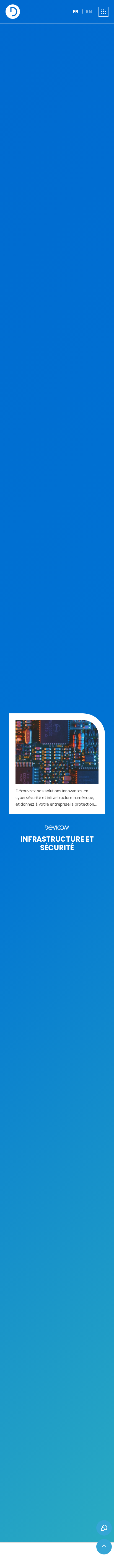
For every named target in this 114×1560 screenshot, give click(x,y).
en (89, 11)
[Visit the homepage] (13, 11)
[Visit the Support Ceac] (104, 1528)
